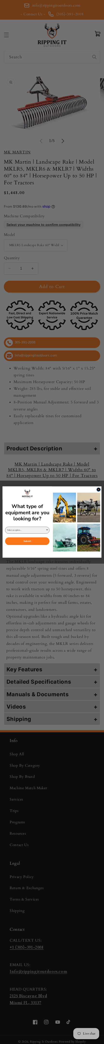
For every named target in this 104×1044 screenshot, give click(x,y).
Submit (27, 541)
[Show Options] (47, 530)
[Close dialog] (99, 490)
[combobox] (26, 530)
